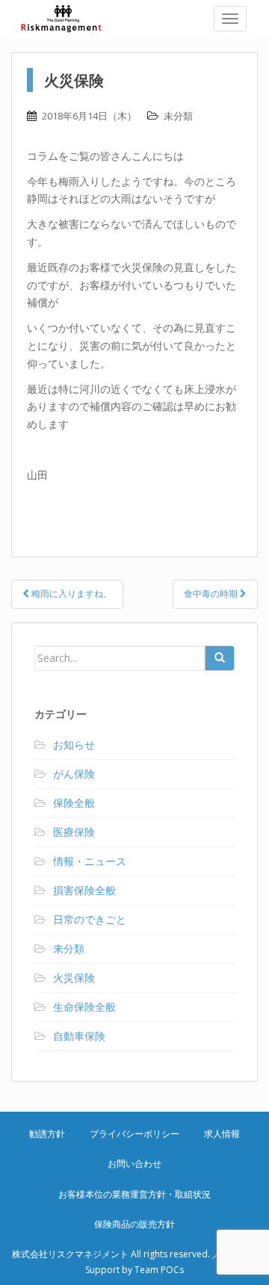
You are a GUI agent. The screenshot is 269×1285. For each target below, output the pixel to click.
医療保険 (74, 832)
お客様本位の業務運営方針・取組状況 (134, 1194)
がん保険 (74, 774)
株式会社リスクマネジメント (71, 19)
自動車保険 (79, 1036)
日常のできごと (89, 919)
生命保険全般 (84, 1007)
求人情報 (222, 1133)
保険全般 (74, 803)
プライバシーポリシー (134, 1133)
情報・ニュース (89, 861)
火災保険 (74, 977)
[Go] (220, 658)
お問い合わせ (134, 1163)
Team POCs (159, 1269)
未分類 (178, 116)
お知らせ (74, 744)
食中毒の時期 (212, 593)
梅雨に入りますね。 (70, 593)
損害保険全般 (84, 890)
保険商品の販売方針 (134, 1224)
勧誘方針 (47, 1133)
